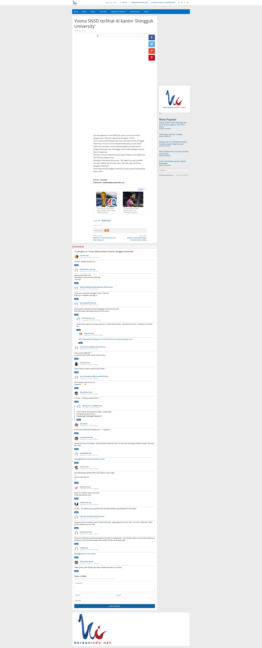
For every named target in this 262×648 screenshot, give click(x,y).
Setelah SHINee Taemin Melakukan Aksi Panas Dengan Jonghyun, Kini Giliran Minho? (173, 125)
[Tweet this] (152, 44)
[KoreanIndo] (75, 2)
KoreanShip (91, 554)
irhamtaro (87, 333)
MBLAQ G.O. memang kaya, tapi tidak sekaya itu (104, 238)
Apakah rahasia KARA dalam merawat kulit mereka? (136, 238)
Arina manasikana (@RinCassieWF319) (92, 376)
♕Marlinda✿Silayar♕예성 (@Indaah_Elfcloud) (95, 287)
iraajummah (84, 502)
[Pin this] (152, 58)
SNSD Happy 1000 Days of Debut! (170, 134)
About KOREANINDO (182, 175)
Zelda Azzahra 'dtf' (86, 269)
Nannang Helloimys (86, 303)
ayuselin (83, 255)
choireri (82, 467)
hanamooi (83, 363)
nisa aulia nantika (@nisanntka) (90, 516)
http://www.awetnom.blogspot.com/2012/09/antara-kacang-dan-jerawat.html (105, 339)
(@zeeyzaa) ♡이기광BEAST (90, 406)
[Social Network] (183, 2)
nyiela (82, 424)
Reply (76, 265)
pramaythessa (84, 437)
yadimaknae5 (84, 532)
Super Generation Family (96, 459)
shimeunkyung (85, 561)
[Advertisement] (82, 69)
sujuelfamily (84, 453)
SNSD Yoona (106, 221)
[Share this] (152, 37)
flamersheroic (86, 318)
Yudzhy (82, 548)
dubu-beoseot (84, 392)
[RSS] (107, 230)
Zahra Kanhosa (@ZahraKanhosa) (91, 347)
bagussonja (83, 487)
